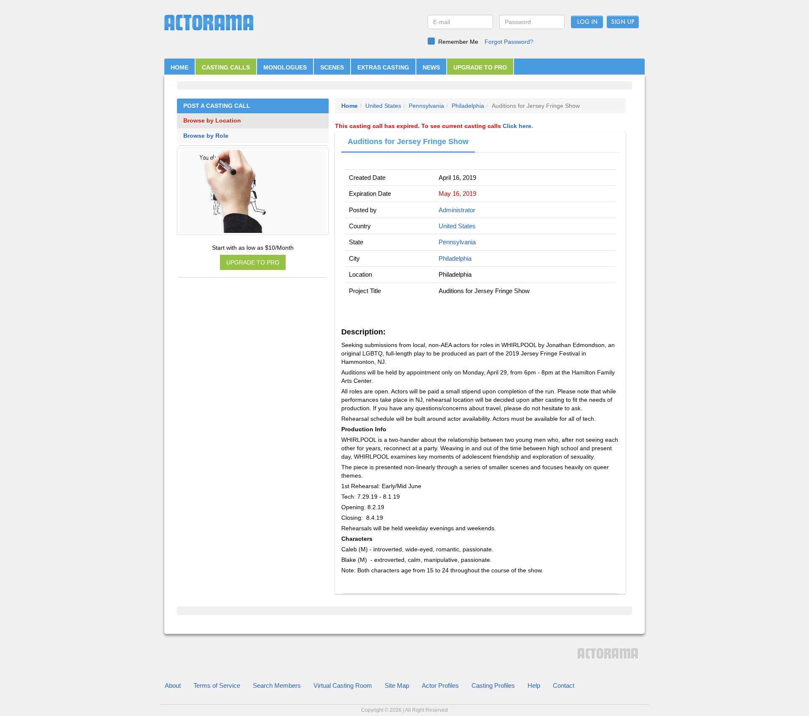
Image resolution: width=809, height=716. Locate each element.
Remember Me (458, 41)
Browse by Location (212, 121)
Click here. (518, 126)
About (173, 685)
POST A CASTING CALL (216, 106)
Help (534, 685)
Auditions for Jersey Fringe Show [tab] (408, 141)
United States (383, 105)
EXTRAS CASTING (383, 67)
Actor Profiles (440, 685)
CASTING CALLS (226, 67)
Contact (563, 685)
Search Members (277, 685)
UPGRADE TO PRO (480, 67)
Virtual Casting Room (342, 685)
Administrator (457, 210)
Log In (587, 22)
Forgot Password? (509, 41)
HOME (179, 67)
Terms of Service (216, 685)
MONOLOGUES (285, 67)
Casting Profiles (493, 685)
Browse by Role (205, 136)
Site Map (397, 685)
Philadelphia (468, 105)
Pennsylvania (426, 105)
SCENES (332, 67)
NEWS (431, 67)
